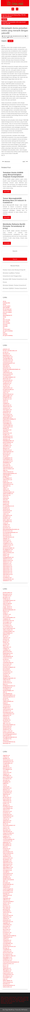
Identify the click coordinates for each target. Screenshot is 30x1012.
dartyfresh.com (6, 789)
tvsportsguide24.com (7, 459)
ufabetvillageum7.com (8, 867)
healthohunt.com (6, 885)
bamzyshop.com (7, 929)
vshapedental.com (7, 940)
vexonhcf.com (6, 616)
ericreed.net (5, 698)
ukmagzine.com (6, 384)
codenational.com (7, 971)
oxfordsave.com (6, 408)
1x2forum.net (6, 757)
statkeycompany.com (8, 629)
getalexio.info (6, 504)
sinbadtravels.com (7, 383)
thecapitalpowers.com (8, 549)
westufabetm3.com (7, 577)
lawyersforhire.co (7, 420)
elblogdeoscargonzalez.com (9, 678)
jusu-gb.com (6, 352)
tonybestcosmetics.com (8, 963)
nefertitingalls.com (7, 775)
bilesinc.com (6, 645)
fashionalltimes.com (7, 957)
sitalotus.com (6, 488)
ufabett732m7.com (7, 917)
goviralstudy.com (7, 720)
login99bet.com (6, 758)
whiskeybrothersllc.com (8, 579)
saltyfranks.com (6, 637)
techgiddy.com (6, 370)
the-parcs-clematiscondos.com (10, 350)
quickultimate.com (7, 534)
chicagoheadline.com (7, 763)
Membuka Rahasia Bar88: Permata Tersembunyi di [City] (14, 226)
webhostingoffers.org (7, 808)
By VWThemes (23, 1009)
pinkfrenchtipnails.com (8, 442)
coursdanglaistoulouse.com (9, 600)
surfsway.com (6, 819)
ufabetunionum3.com (7, 862)
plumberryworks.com (8, 530)
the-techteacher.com (7, 954)
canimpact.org (6, 718)
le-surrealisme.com (7, 625)
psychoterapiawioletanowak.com (10, 532)
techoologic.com (6, 934)
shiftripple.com (6, 538)
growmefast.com (7, 465)
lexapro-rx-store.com (7, 730)
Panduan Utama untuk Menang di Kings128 (14, 269)
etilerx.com (5, 881)
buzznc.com (6, 965)
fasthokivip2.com (7, 412)
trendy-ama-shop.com (8, 915)
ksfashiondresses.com (8, 484)
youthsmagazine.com (8, 426)
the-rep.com (5, 636)
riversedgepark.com (7, 769)
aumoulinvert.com (7, 710)
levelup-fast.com (6, 848)
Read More (7, 192)
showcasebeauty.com (8, 626)
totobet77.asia (6, 554)
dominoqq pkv (12, 997)
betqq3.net (5, 703)
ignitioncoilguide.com (7, 980)
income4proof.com (7, 778)
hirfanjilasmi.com (7, 516)
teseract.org (5, 913)
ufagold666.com (6, 923)
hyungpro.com (6, 434)
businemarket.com (7, 422)
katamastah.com (7, 495)
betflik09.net (5, 783)
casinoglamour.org (7, 738)
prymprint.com (6, 507)
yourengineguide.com (8, 943)
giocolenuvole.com (7, 797)
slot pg (4, 316)
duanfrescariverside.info (8, 879)
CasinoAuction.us (7, 706)
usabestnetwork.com (7, 387)
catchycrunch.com (7, 772)
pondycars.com (6, 930)
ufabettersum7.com (7, 561)
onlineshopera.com (7, 788)
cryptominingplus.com (8, 415)
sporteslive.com (6, 439)
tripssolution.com (7, 830)
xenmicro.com (6, 786)
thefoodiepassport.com (8, 712)
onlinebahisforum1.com (8, 761)
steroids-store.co (7, 681)
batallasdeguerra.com (8, 653)
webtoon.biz (5, 431)
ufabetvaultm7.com (7, 865)
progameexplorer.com (8, 972)
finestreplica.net (6, 882)
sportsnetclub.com (7, 405)
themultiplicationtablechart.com (10, 737)
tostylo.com (5, 402)
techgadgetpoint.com (7, 457)
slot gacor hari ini (9, 1000)
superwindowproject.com (8, 713)
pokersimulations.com (8, 851)
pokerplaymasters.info (8, 360)
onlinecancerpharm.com (8, 468)
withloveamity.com (7, 800)
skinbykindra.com (7, 968)
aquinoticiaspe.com (7, 417)
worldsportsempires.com (8, 492)
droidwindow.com (7, 920)
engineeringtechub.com (8, 451)
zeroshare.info (6, 643)
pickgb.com (5, 481)
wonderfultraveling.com (8, 662)
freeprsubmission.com (8, 921)
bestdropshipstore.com (8, 816)
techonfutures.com (7, 932)
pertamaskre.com (7, 367)
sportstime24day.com (8, 437)
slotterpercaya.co (7, 540)
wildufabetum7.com (7, 580)
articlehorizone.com (7, 834)
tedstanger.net (6, 893)
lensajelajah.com (6, 781)
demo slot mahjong (7, 312)
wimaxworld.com (7, 665)
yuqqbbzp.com (6, 836)
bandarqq (5, 334)
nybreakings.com (7, 945)
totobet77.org (6, 555)
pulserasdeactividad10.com (9, 724)
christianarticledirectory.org (9, 741)
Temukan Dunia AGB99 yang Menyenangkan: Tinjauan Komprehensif (13, 175)
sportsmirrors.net (7, 447)
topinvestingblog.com (7, 633)
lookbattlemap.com (7, 397)
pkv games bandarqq (7, 330)
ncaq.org (5, 784)
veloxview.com (6, 575)
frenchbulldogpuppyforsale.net (9, 734)
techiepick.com (6, 927)
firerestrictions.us (7, 670)
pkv (4, 327)
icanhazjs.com (6, 716)
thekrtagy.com (6, 948)
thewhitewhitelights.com (8, 690)
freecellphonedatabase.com (9, 377)
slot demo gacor (6, 329)
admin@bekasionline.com (18, 36)
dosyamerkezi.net (7, 623)
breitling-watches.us (7, 608)
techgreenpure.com (7, 814)
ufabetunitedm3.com (7, 566)
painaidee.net (6, 428)
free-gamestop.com (7, 381)
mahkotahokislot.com (8, 467)
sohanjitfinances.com (7, 543)
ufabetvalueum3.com (7, 864)
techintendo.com (6, 812)
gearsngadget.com (7, 844)
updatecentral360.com (8, 493)
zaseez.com (6, 771)
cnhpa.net (5, 487)
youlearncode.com (7, 802)
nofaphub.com (6, 774)
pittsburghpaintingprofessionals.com (11, 529)
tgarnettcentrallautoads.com (9, 609)
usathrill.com (6, 938)
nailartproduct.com (7, 820)
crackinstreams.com (7, 840)
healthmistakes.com (7, 482)
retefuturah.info (6, 887)
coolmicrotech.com (7, 951)
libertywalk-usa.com (7, 594)
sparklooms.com (7, 546)
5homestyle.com (6, 743)
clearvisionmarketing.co (8, 901)
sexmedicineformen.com (8, 537)
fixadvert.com (6, 611)
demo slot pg (6, 321)
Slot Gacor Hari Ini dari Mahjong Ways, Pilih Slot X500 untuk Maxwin (14, 15)
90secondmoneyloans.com (9, 825)
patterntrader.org (6, 485)
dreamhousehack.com (8, 952)
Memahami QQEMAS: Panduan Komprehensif (15, 288)
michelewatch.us (7, 605)
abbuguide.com (6, 805)
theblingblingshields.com (8, 440)
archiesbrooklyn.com (7, 671)
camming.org (6, 764)
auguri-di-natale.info (7, 603)
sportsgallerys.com (7, 445)
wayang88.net (6, 871)
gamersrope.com (7, 378)
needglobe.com (6, 524)
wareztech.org (6, 386)
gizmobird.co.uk (6, 597)
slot (3, 318)
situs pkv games (6, 306)
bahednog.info (6, 364)
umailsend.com (6, 391)
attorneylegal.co (6, 454)
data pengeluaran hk (7, 315)
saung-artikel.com (7, 411)
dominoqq (5, 324)
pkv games (3, 998)
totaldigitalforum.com (7, 958)
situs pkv (7, 1001)
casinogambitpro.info (7, 358)
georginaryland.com (7, 687)
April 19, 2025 (7, 36)
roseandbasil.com (7, 689)
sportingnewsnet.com (8, 436)
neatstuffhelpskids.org (8, 656)
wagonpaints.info (6, 898)
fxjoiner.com (5, 966)
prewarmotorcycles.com (8, 620)
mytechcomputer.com (8, 982)
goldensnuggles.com (7, 395)
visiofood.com (6, 918)
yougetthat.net (6, 403)
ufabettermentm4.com (8, 560)
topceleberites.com (7, 859)
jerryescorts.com (7, 453)
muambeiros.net (6, 673)
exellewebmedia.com (7, 380)
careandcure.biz (6, 512)
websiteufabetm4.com (8, 873)
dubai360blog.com (7, 462)
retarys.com (5, 392)
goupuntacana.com (7, 767)
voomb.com (5, 456)
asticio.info (5, 499)
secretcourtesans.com (8, 760)
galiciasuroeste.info (7, 651)
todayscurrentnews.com (8, 552)
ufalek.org (5, 470)
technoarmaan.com (7, 960)
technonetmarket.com (8, 892)
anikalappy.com (6, 876)
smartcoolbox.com (7, 541)
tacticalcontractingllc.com (8, 548)
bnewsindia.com (6, 926)
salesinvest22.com (7, 912)
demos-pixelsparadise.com (9, 617)
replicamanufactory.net (8, 853)
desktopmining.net (7, 727)
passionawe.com (7, 527)
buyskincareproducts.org (8, 732)
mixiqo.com (5, 523)
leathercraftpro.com (7, 520)
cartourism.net (6, 721)
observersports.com (7, 414)
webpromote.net (6, 679)
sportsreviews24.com (8, 461)
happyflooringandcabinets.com (10, 473)
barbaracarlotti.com (7, 726)
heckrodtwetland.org (7, 693)
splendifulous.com (7, 856)
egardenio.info (6, 501)
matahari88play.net (7, 423)
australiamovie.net (7, 595)
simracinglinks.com (7, 622)
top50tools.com (6, 634)
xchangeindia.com (7, 949)
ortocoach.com (6, 526)
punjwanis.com (6, 349)
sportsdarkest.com (7, 429)
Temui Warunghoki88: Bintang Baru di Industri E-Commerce (15, 200)
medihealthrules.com (7, 937)
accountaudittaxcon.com (8, 506)
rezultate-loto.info (7, 854)
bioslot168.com (6, 983)
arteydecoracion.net (7, 682)
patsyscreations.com (7, 777)
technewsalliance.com (8, 890)
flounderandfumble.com (8, 884)
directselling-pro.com (7, 976)
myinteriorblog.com (7, 924)
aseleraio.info (6, 498)
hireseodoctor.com (7, 845)
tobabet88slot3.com (7, 551)
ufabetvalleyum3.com (8, 574)
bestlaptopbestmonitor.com (9, 685)
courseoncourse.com (8, 361)
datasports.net (6, 448)
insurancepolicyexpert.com (9, 628)
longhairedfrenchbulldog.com (9, 419)
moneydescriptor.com (8, 425)
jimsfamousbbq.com (7, 592)
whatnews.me (6, 904)
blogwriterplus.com (7, 355)
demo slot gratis (6, 319)
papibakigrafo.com (7, 715)
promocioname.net (7, 664)
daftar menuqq (4, 997)
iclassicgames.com (7, 409)
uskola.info (5, 896)
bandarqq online (6, 302)
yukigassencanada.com (8, 833)
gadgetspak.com (6, 842)
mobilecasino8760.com (8, 701)
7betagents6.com (7, 837)
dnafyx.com (5, 795)
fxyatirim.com (6, 803)
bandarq (5, 313)
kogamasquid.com (7, 735)
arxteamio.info (6, 502)
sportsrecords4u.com (8, 858)
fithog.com (5, 684)
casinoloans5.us (6, 704)
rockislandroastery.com (8, 974)
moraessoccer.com (7, 657)
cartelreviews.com (7, 817)
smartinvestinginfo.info (8, 889)
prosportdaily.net (6, 910)
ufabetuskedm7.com (7, 569)
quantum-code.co (7, 903)
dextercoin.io (6, 740)
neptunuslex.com (7, 602)
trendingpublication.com (8, 557)
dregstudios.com (6, 654)
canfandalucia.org (7, 941)
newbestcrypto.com (7, 406)
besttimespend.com (7, 510)
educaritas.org (6, 780)
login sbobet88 (6, 307)
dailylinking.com (6, 794)
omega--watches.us (7, 606)
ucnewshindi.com (7, 375)
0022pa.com (6, 642)
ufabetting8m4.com (7, 861)
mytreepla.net (6, 850)
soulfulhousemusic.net (8, 544)
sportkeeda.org (6, 509)
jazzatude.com (6, 640)
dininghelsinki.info (7, 878)
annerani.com (6, 639)
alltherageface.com (7, 969)
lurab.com (5, 979)
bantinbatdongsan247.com (9, 363)
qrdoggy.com (6, 476)
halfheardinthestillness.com (9, 695)
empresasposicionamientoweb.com (11, 962)
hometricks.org (6, 518)
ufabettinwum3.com (7, 565)
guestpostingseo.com (8, 356)
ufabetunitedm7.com (7, 568)
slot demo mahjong (7, 310)
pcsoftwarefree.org (7, 792)
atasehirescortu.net (7, 450)
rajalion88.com (6, 766)
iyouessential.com (7, 798)
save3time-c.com (7, 614)
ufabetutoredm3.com (7, 571)
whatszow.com (6, 809)
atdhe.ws (5, 692)
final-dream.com (6, 906)
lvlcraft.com (5, 823)
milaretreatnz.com (7, 647)
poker (4, 332)
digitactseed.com (7, 822)
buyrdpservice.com (7, 398)
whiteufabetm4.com (7, 875)
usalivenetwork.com (7, 372)
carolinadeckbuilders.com (9, 631)
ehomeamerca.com (7, 811)
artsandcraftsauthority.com (9, 985)
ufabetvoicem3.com (7, 868)
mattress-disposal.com (8, 471)
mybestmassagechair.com (9, 696)
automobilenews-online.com (9, 955)
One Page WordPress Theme (11, 1009)
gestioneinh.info (6, 909)
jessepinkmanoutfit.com (8, 389)
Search (15, 251)
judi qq (4, 304)
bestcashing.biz (6, 668)
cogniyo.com (6, 513)
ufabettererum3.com (7, 558)
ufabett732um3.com (7, 895)
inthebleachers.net (7, 729)
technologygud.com (7, 478)
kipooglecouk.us (6, 707)
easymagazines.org (7, 515)
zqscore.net (5, 496)
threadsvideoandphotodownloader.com (11, 369)
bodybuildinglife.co (7, 474)
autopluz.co (5, 612)
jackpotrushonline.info (8, 374)
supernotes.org (6, 490)
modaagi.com (6, 648)
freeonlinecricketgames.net (9, 667)
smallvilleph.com (6, 650)
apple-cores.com (7, 723)
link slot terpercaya (7, 309)
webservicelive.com (7, 986)
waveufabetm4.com (7, 870)
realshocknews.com (7, 479)
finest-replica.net (6, 907)
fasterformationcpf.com (8, 394)
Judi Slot (4, 19)
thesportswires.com (7, 433)
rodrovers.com (6, 828)
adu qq (4, 301)
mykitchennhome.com (8, 709)
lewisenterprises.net (7, 791)
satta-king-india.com (7, 831)
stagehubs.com (6, 755)
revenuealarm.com (7, 977)
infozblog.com (6, 675)
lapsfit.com (5, 847)
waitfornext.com (6, 899)
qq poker (13, 1001)
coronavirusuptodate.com (8, 839)
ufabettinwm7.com (7, 563)
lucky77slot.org (6, 464)
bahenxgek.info (6, 366)
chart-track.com (6, 661)
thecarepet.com (6, 353)
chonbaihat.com (6, 676)
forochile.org (5, 659)
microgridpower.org (7, 521)
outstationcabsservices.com (9, 946)
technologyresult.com (8, 806)
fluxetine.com (6, 699)
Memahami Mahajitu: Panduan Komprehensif (14, 285)
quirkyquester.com (7, 535)
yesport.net (5, 400)
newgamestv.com (7, 443)
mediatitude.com (6, 619)
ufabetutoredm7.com (7, 572)
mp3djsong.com (6, 598)
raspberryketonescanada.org (9, 935)
